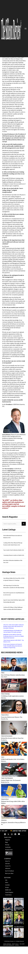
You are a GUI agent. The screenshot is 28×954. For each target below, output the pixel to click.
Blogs (6, 842)
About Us (7, 861)
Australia (7, 885)
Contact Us (7, 866)
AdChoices (7, 868)
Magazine (7, 839)
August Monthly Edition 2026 (8, 899)
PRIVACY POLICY (15, 943)
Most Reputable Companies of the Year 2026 (8, 927)
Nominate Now (9, 849)
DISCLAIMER (22, 943)
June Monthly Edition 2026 (19, 926)
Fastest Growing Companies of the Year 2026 (8, 914)
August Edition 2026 (19, 898)
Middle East (8, 890)
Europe (7, 887)
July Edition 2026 (19, 912)
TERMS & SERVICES (7, 943)
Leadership (7, 847)
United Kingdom (9, 892)
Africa (6, 882)
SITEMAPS (17, 945)
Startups (7, 844)
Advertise (7, 863)
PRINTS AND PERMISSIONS (8, 945)
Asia (6, 880)
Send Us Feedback (9, 871)
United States (8, 895)
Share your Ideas (9, 873)
